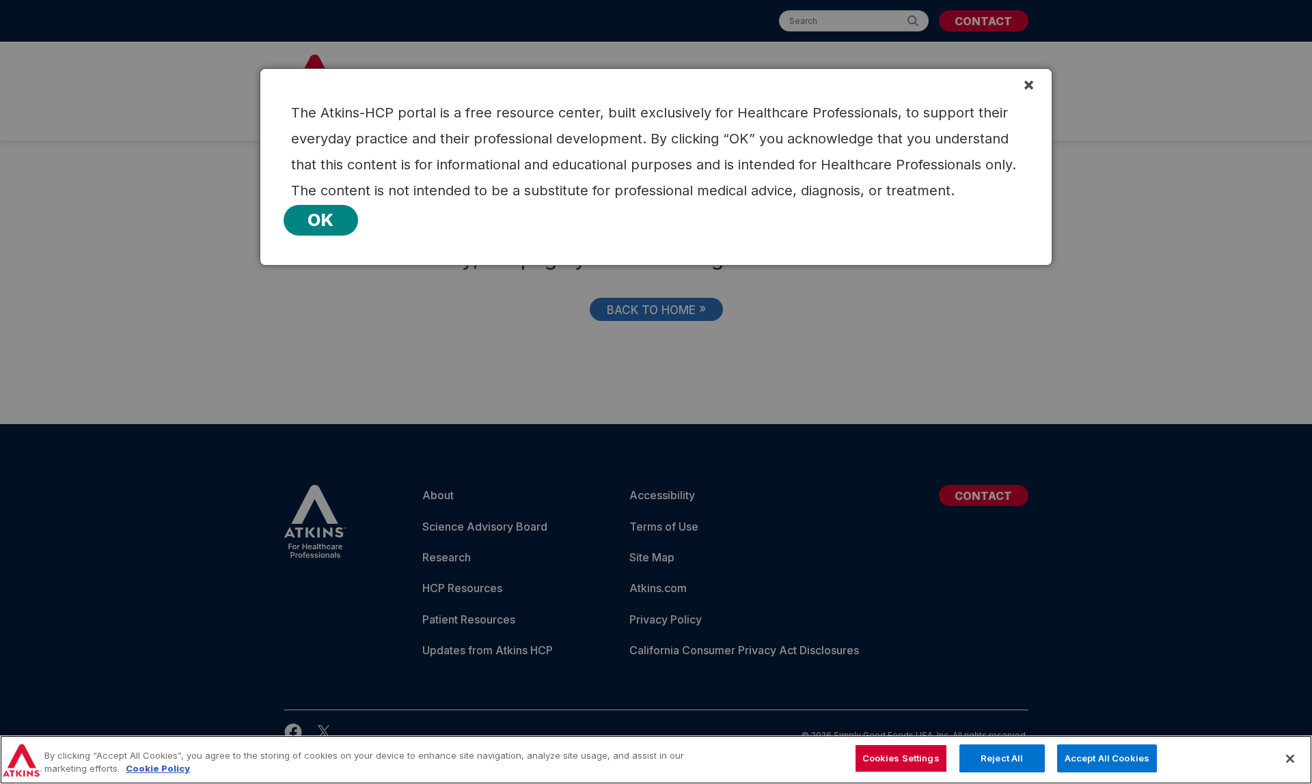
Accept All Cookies (1107, 758)
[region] (656, 760)
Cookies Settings (901, 758)
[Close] (1290, 759)
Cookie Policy (158, 769)
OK (321, 220)
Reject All (1002, 758)
